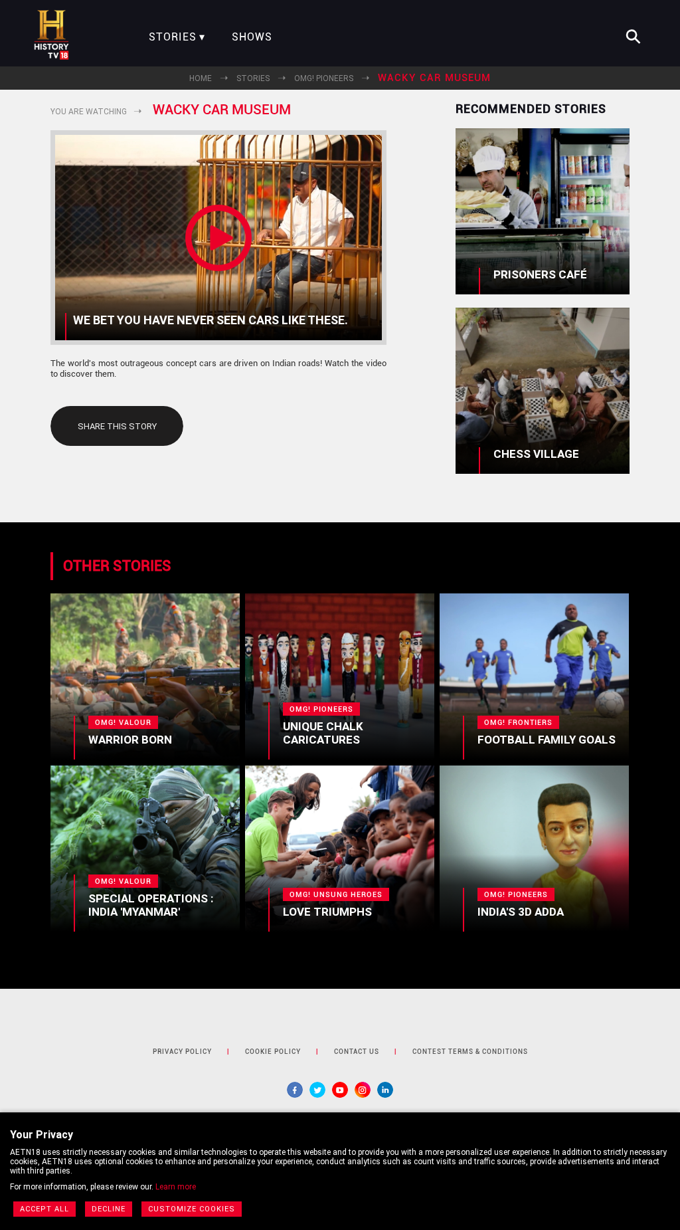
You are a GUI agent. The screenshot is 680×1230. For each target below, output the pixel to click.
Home (200, 78)
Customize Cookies (191, 1209)
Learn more (175, 1186)
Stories (173, 37)
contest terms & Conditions (470, 1051)
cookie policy (273, 1051)
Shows (252, 37)
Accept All (44, 1209)
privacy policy (182, 1051)
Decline (109, 1209)
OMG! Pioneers (323, 78)
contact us (356, 1051)
